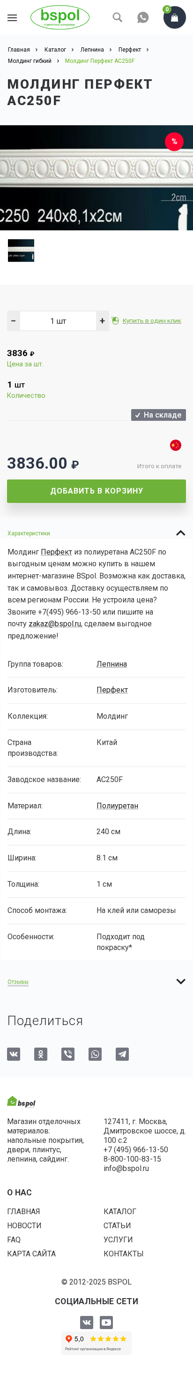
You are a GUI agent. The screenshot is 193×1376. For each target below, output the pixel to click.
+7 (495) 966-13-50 (136, 1149)
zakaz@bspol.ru (55, 623)
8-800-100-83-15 (132, 1159)
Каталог (120, 1211)
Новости (24, 1225)
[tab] (96, 533)
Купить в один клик (152, 320)
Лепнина (111, 664)
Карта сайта (31, 1253)
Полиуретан (117, 805)
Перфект (56, 551)
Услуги (118, 1239)
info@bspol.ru (126, 1168)
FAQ (14, 1239)
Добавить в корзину (96, 491)
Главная (23, 1211)
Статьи (117, 1225)
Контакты (124, 1253)
